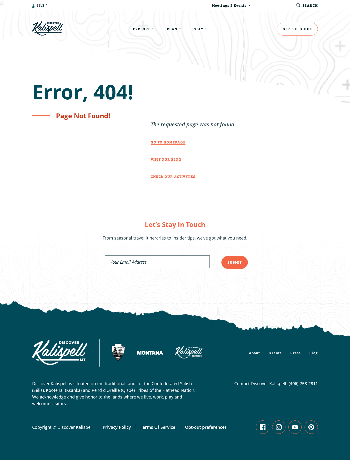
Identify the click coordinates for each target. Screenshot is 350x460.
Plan (172, 29)
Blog (313, 353)
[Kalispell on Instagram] (279, 427)
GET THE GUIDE (297, 29)
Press (295, 353)
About (254, 353)
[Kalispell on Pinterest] (311, 427)
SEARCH (310, 5)
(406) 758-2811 (303, 383)
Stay (199, 29)
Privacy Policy (117, 427)
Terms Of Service (158, 427)
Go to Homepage (168, 142)
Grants (275, 353)
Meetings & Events (229, 5)
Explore (141, 29)
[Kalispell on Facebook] (262, 427)
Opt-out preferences (206, 427)
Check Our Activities (173, 176)
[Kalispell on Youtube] (295, 427)
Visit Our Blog (166, 159)
